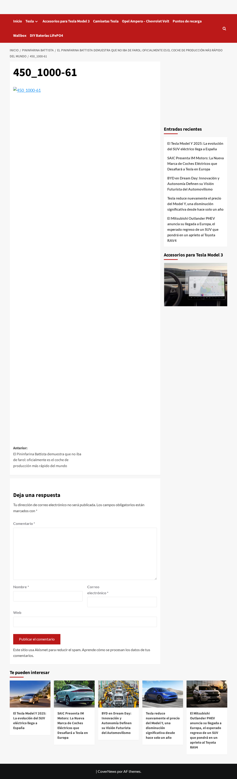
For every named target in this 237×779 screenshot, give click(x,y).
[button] (224, 29)
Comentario (24, 523)
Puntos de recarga (187, 21)
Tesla (29, 21)
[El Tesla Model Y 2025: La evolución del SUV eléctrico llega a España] (30, 694)
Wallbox (19, 35)
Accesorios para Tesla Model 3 (66, 21)
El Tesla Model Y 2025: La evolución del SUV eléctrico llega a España (195, 146)
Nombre (21, 587)
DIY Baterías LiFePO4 (46, 35)
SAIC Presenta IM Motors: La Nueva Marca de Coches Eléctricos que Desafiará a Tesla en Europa (195, 163)
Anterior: (47, 457)
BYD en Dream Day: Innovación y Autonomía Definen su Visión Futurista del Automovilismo (193, 183)
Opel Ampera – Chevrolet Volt (145, 21)
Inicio (17, 21)
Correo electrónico (97, 590)
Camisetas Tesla (105, 21)
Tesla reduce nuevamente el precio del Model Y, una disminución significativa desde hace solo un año (195, 203)
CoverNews (107, 771)
